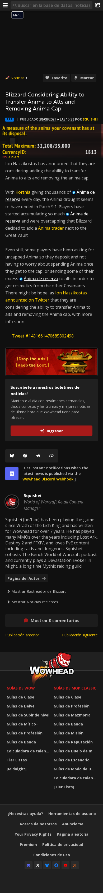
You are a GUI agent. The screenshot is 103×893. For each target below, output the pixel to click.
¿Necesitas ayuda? (25, 813)
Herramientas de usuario (72, 813)
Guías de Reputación (73, 741)
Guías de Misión (68, 732)
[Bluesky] (11, 455)
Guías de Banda (21, 741)
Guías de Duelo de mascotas (76, 750)
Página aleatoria (72, 834)
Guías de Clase (20, 697)
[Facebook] (25, 455)
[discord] (11, 473)
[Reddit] (38, 455)
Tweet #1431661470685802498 (43, 336)
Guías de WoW (21, 688)
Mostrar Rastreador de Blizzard (39, 591)
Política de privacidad (62, 844)
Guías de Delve (21, 706)
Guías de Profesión (25, 732)
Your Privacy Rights (33, 834)
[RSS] (75, 865)
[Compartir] (97, 5)
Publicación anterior (22, 634)
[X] (38, 865)
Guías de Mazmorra (72, 715)
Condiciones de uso (51, 854)
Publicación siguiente (80, 634)
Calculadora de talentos (29, 750)
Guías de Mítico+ (22, 724)
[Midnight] (16, 768)
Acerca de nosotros (38, 823)
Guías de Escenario (72, 759)
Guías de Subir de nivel (28, 715)
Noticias (18, 77)
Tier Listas (17, 759)
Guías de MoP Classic (75, 688)
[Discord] (28, 865)
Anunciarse (72, 823)
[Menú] (5, 5)
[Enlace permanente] (51, 455)
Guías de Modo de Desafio (76, 768)
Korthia (23, 192)
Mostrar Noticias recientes (34, 601)
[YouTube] (65, 865)
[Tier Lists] (64, 786)
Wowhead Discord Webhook (47, 479)
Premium (28, 844)
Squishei (90, 119)
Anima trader (51, 228)
